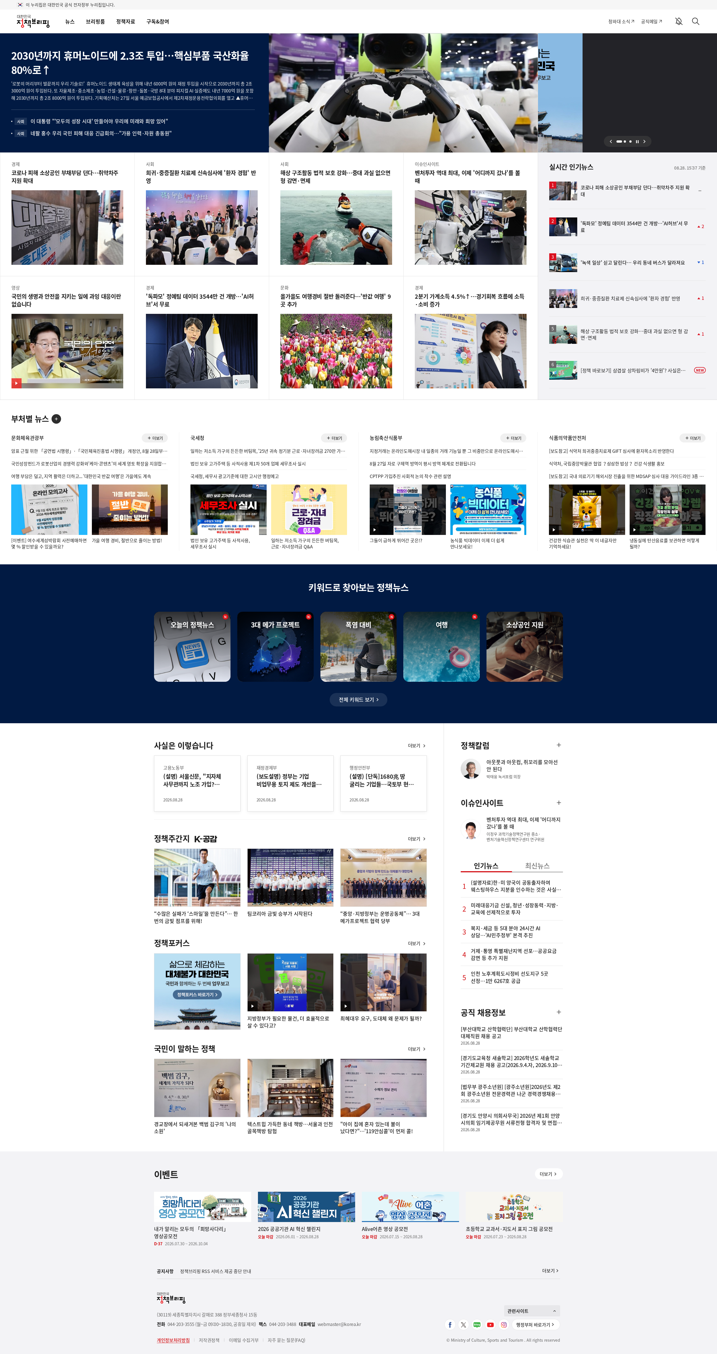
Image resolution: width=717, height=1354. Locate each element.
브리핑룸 (95, 21)
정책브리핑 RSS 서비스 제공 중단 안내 (215, 1271)
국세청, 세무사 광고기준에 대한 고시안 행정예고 (234, 476)
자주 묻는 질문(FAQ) (286, 1340)
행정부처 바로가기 (533, 1324)
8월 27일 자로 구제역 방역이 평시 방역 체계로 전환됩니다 (423, 463)
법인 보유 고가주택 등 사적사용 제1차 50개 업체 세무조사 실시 (248, 463)
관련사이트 (518, 1310)
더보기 (157, 438)
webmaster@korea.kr (339, 1324)
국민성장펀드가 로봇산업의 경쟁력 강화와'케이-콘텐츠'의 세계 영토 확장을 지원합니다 (89, 463)
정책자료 (125, 21)
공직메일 (649, 21)
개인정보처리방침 (173, 1340)
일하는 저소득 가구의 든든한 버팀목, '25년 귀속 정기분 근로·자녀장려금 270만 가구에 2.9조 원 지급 (268, 451)
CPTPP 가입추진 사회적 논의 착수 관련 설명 (410, 476)
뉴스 (70, 21)
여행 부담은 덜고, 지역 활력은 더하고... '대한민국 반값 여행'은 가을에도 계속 (81, 476)
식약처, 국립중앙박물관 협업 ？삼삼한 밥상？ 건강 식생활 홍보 (607, 463)
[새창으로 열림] (450, 1324)
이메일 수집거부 (244, 1340)
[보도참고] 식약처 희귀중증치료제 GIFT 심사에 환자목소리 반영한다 (611, 451)
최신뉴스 (537, 866)
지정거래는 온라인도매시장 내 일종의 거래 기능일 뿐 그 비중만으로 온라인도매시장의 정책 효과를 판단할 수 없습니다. (448, 451)
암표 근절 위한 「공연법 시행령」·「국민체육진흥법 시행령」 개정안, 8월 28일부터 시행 (89, 451)
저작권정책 (209, 1340)
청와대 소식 (619, 21)
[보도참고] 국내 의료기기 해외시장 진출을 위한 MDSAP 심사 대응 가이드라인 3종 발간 (627, 476)
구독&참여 (157, 21)
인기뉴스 (486, 866)
